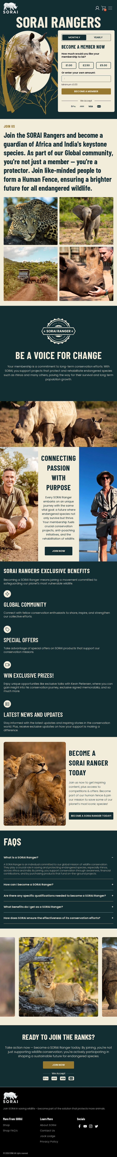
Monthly (74, 37)
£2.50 (86, 65)
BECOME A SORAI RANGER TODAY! (91, 816)
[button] (97, 8)
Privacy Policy (49, 1141)
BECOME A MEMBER (86, 91)
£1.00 (69, 65)
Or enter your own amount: (78, 72)
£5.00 (103, 65)
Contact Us (47, 1130)
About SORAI (48, 1125)
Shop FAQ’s (10, 1130)
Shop (6, 1125)
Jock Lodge (47, 1136)
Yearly (98, 37)
